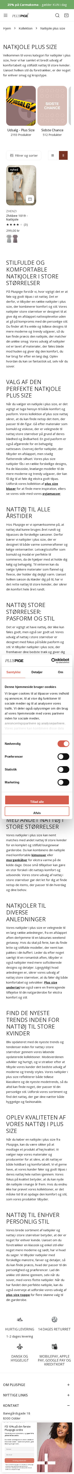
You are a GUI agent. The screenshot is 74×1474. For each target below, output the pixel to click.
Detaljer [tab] (37, 672)
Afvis (37, 813)
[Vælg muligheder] (30, 199)
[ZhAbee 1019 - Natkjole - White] (9, 239)
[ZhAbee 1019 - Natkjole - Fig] (15, 239)
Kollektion (25, 28)
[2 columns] (63, 155)
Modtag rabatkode (19, 1460)
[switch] (63, 756)
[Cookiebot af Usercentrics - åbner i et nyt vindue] (52, 660)
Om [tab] (60, 672)
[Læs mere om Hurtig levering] (19, 1319)
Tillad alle (37, 801)
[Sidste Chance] (52, 106)
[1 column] (52, 155)
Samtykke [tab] (13, 672)
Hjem (7, 28)
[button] (66, 15)
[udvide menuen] (5, 15)
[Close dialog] (70, 1424)
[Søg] (57, 15)
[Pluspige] (20, 15)
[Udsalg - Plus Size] (21, 106)
